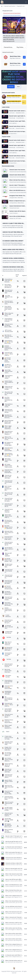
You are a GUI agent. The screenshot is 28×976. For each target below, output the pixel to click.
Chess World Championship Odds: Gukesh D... (8, 308)
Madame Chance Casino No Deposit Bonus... (9, 721)
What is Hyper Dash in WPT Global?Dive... (8, 427)
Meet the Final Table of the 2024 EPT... (9, 787)
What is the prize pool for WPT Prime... (9, 314)
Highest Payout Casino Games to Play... (9, 382)
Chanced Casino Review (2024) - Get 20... (9, 505)
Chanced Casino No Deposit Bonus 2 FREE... (9, 325)
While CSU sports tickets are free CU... (9, 803)
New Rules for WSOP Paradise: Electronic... (8, 416)
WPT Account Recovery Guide (9, 330)
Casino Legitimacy (13, 123)
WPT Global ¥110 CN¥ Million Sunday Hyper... (8, 444)
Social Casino (12, 112)
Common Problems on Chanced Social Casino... (8, 348)
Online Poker (20, 197)
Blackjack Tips (12, 218)
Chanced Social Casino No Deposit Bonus (18, 171)
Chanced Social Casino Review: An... (8, 482)
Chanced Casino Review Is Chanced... (9, 511)
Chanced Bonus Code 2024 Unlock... (9, 377)
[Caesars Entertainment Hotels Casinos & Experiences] (5, 207)
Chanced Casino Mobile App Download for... (9, 471)
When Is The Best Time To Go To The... (9, 438)
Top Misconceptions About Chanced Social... (8, 698)
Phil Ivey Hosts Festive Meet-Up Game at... (9, 522)
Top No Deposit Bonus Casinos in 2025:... (9, 549)
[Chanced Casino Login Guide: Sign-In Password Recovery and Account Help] (5, 117)
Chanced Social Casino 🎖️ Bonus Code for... (9, 354)
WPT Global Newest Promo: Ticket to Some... (9, 466)
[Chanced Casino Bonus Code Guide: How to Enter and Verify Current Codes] (5, 127)
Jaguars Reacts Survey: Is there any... (9, 781)
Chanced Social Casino (14, 208)
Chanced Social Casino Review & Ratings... (9, 411)
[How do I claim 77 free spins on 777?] (5, 186)
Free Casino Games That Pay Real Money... (9, 604)
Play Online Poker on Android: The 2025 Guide (19, 47)
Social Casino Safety (22, 123)
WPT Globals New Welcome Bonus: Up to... (8, 825)
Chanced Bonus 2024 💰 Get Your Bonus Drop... (8, 342)
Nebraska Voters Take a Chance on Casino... (9, 533)
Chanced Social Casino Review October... (8, 598)
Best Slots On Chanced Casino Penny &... (9, 336)
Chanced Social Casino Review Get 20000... (8, 582)
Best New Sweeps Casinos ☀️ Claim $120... (9, 527)
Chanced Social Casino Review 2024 (8, 291)
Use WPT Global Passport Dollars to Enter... (9, 809)
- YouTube (8, 637)
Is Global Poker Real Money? (8, 632)
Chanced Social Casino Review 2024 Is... (8, 776)
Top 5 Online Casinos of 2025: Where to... (9, 760)
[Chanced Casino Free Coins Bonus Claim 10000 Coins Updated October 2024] (5, 170)
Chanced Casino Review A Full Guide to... (9, 814)
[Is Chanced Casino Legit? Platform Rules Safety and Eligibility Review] (5, 122)
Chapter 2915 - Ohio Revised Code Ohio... (8, 749)
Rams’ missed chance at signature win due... (8, 488)
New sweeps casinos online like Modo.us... (8, 286)
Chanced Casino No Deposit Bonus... (9, 716)
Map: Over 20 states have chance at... (8, 643)
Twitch (7, 731)
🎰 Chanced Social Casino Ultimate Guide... (9, 587)
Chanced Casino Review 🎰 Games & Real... (9, 449)
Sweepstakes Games (20, 112)
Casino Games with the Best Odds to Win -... (8, 710)
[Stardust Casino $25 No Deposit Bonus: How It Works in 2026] (5, 212)
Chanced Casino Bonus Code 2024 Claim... (9, 798)
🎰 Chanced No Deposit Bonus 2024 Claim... (8, 649)
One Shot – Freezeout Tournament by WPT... (8, 399)
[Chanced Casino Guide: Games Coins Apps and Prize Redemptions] (5, 111)
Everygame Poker (13, 197)
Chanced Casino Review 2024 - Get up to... (9, 621)
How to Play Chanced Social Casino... (8, 371)
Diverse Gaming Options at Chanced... (9, 765)
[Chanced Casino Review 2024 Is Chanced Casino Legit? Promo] (5, 176)
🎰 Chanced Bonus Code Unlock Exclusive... (8, 360)
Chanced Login (12, 118)
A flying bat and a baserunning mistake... (8, 388)
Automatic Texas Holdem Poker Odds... (9, 743)
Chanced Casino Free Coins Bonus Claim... (9, 302)
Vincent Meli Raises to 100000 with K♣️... (9, 820)
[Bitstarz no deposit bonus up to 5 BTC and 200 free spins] (5, 201)
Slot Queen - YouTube (8, 676)
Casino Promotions (13, 213)
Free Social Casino (21, 133)
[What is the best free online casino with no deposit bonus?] (5, 181)
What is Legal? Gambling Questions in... (8, 727)
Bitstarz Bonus (21, 202)
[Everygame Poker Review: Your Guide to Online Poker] (5, 196)
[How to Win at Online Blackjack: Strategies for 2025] (5, 217)
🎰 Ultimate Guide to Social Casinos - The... (8, 560)
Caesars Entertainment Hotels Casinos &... (8, 610)
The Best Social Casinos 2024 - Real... (8, 565)
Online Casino (24, 218)
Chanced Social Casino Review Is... (8, 571)
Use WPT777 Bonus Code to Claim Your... (8, 366)
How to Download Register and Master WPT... (8, 422)
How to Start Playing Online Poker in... (8, 516)
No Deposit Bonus (13, 133)
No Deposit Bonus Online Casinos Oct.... (8, 593)
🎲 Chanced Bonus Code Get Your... (9, 627)
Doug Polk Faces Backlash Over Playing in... (9, 433)
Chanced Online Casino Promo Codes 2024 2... (8, 538)
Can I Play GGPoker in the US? (8, 297)
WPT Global (18, 218)
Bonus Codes (11, 128)
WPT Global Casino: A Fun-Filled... (8, 460)
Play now (24, 96)
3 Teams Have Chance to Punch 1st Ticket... (9, 738)
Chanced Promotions (20, 128)
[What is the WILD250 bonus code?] (5, 191)
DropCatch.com (21, 6)
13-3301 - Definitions (8, 615)
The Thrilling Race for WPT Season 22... (8, 754)
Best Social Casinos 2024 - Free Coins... (8, 671)
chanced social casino (9, 6)
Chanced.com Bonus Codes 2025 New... (8, 477)
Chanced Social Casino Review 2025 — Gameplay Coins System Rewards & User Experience (8, 47)
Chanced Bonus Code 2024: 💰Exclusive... (8, 280)
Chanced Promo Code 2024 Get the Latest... (8, 500)
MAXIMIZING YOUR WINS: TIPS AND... (8, 693)
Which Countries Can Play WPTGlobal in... (9, 831)
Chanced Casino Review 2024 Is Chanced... (9, 665)
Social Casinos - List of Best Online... (8, 654)
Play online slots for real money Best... (9, 393)
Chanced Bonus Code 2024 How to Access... (8, 320)
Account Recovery (20, 118)
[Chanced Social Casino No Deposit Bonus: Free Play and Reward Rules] (5, 132)
